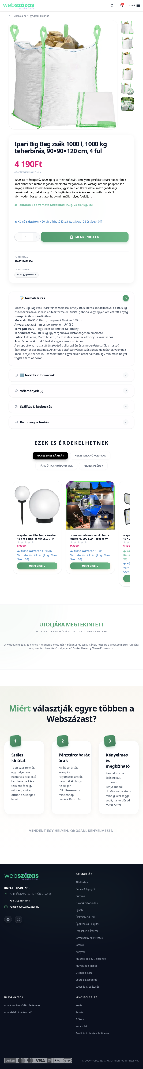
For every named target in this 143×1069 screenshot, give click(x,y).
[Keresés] (112, 5)
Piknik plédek (93, 465)
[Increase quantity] (36, 237)
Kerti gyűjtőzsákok (26, 274)
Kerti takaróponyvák (90, 455)
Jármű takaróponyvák (56, 465)
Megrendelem (37, 566)
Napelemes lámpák (50, 455)
